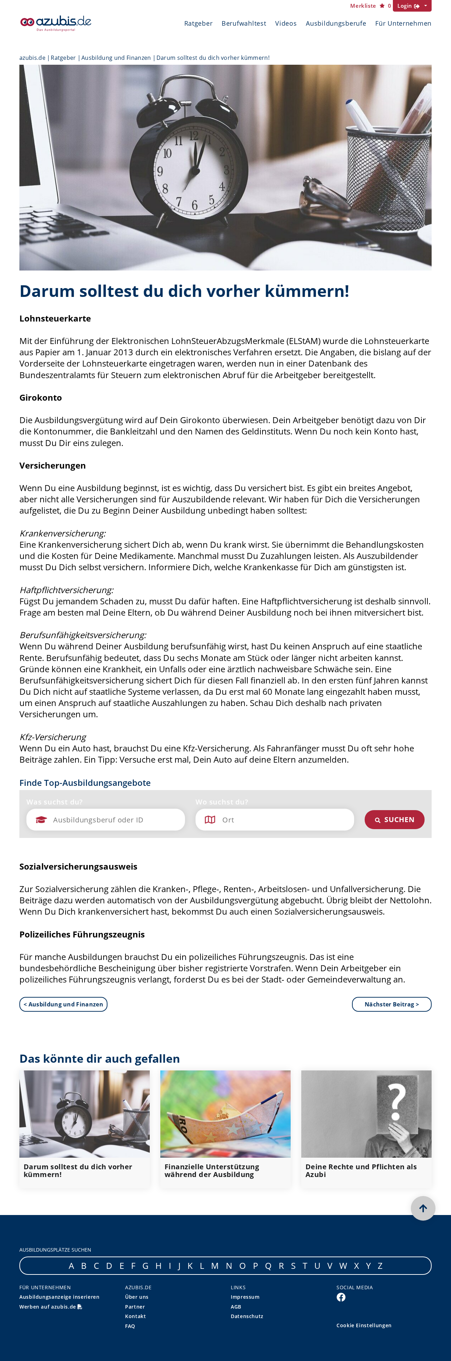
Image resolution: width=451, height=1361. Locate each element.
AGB (236, 1306)
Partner (135, 1306)
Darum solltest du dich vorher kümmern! (78, 1170)
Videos (286, 23)
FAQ (130, 1326)
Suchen (398, 819)
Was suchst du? (54, 802)
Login (405, 5)
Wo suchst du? (222, 802)
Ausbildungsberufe (336, 23)
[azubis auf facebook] (341, 1297)
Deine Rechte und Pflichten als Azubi (361, 1170)
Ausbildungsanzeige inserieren (59, 1296)
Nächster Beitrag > (392, 1004)
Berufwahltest (244, 23)
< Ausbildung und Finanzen (63, 1004)
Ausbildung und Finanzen (116, 58)
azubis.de (32, 58)
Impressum (245, 1296)
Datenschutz (247, 1316)
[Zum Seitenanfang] (423, 1208)
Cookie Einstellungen (364, 1325)
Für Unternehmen (403, 23)
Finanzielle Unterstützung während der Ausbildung (212, 1170)
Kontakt (135, 1316)
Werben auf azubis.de (48, 1306)
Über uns (137, 1296)
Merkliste (370, 5)
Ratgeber (198, 23)
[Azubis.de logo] (55, 23)
